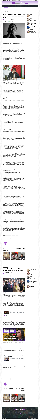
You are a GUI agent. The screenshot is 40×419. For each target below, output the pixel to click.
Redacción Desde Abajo (7, 19)
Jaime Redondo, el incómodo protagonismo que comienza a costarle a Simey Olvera (14, 259)
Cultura (31, 14)
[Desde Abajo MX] (20, 3)
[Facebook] (32, 0)
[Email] (12, 21)
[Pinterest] (6, 21)
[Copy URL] (14, 21)
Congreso (7, 11)
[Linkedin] (8, 21)
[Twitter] (33, 0)
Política (5, 11)
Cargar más (31, 34)
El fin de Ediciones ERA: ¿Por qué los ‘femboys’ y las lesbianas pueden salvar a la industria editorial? (7, 259)
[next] (35, 7)
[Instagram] (19, 415)
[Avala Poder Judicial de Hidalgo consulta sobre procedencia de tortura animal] (28, 31)
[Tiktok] (34, 0)
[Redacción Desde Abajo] (3, 19)
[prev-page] (3, 261)
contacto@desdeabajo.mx (21, 413)
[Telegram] (35, 0)
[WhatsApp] (9, 21)
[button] (36, 6)
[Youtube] (36, 0)
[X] (5, 21)
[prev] (34, 7)
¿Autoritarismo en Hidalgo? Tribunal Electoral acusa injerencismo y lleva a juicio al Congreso (21, 259)
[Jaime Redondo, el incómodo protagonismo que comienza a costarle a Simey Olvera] (14, 256)
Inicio (3, 11)
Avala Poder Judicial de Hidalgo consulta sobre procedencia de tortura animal (33, 32)
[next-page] (4, 261)
